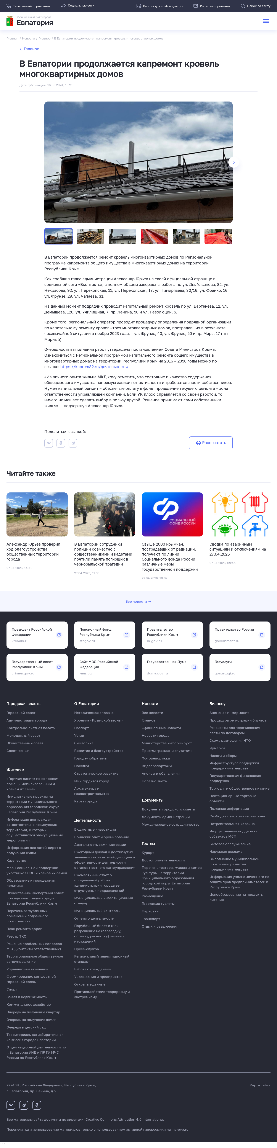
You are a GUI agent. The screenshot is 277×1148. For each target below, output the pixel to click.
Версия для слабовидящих (163, 6)
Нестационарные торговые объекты (232, 798)
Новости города (155, 735)
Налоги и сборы (223, 755)
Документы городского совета (168, 809)
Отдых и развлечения (160, 926)
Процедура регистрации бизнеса (238, 720)
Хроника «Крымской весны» (98, 720)
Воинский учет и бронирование (101, 837)
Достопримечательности (163, 860)
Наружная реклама (225, 851)
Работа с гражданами (92, 969)
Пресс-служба (86, 949)
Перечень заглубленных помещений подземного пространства (27, 916)
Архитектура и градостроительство (92, 791)
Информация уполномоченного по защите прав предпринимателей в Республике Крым (239, 881)
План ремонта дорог (24, 929)
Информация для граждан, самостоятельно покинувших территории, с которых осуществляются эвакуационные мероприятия (34, 829)
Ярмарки (217, 748)
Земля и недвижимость (26, 997)
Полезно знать (154, 781)
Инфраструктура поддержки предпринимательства (234, 765)
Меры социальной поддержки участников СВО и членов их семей (36, 870)
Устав (79, 735)
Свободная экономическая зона (237, 816)
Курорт (148, 852)
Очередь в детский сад (26, 1027)
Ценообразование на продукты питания (236, 897)
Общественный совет (24, 743)
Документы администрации (166, 817)
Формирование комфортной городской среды (31, 979)
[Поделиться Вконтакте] (48, 444)
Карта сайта (260, 1085)
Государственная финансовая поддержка (235, 778)
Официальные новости (161, 728)
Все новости (136, 601)
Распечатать (214, 442)
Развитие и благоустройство (99, 750)
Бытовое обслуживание (230, 844)
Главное (31, 49)
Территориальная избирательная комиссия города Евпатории (34, 1037)
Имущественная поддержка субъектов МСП (233, 833)
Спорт (11, 989)
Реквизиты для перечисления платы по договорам (234, 730)
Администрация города (26, 720)
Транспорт (151, 919)
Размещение (152, 896)
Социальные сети (81, 5)
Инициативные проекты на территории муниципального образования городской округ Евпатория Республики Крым (32, 804)
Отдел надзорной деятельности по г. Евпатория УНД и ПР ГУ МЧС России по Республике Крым (36, 1052)
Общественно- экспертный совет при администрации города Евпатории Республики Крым (35, 898)
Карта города (85, 801)
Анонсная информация (229, 712)
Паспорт (81, 728)
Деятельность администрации (100, 844)
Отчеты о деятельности (94, 918)
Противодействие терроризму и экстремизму (102, 994)
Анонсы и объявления (161, 773)
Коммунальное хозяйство (28, 1004)
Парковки (150, 911)
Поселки (81, 766)
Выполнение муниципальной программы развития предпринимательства (234, 864)
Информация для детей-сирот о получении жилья (33, 850)
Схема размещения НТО (230, 740)
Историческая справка (94, 712)
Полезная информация (229, 808)
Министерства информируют (167, 743)
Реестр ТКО (16, 936)
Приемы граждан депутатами (167, 750)
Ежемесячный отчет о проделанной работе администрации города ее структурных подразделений (99, 883)
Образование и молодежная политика (30, 883)
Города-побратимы (90, 758)
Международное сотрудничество (171, 824)
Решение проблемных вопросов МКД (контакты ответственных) (34, 946)
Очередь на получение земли (31, 1019)
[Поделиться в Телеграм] (73, 444)
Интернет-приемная (215, 6)
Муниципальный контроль (96, 911)
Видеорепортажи (157, 766)
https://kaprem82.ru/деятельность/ (94, 366)
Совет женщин (19, 750)
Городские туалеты (158, 903)
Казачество (16, 860)
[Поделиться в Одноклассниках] (60, 444)
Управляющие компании (27, 969)
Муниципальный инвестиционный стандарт (103, 900)
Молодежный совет (23, 735)
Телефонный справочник (32, 6)
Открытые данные (89, 984)
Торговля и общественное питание (239, 788)
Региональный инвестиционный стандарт (101, 959)
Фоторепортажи (156, 758)
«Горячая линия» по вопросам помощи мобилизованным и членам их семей (32, 783)
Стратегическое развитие (96, 773)
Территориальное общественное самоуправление (34, 959)
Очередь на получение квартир (33, 1012)
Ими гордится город (91, 781)
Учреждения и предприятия (98, 976)
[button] (233, 162)
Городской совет (20, 712)
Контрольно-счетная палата (30, 728)
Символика (83, 743)
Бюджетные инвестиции (95, 829)
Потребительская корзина (232, 824)
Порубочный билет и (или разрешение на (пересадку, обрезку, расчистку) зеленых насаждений (99, 933)
